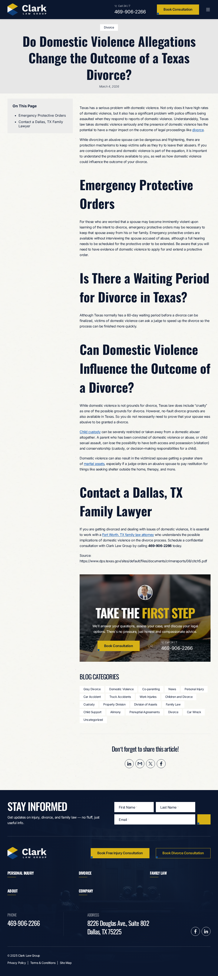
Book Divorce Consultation (183, 853)
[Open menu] (208, 9)
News (172, 689)
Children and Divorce (179, 696)
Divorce (109, 27)
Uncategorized (93, 719)
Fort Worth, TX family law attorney (128, 535)
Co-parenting (151, 689)
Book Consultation (178, 9)
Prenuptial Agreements (144, 712)
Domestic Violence (121, 689)
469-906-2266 (130, 11)
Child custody (90, 432)
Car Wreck (194, 712)
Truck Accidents (120, 696)
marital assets (94, 464)
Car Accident (92, 696)
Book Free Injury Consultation (120, 853)
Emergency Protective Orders (42, 115)
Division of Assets (145, 704)
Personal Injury (194, 689)
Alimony (115, 712)
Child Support (92, 712)
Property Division (114, 704)
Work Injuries (148, 696)
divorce (198, 130)
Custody (89, 704)
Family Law (173, 704)
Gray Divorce (91, 689)
